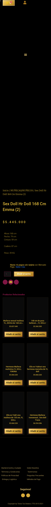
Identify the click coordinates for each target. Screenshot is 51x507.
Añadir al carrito (24, 274)
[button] (25, 54)
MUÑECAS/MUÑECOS (21, 190)
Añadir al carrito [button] (13, 334)
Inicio (6, 190)
